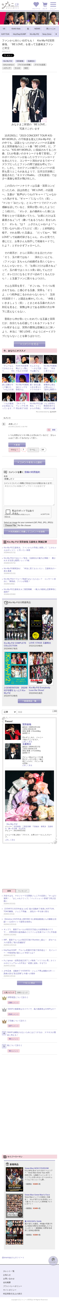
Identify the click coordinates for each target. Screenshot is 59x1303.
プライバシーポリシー (12, 1286)
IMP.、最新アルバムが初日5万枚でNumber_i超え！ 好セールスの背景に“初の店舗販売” (30, 941)
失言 (26, 68)
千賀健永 (35, 826)
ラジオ (17, 68)
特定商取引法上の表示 (12, 1294)
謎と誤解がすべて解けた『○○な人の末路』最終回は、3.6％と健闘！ (8, 391)
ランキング (22, 891)
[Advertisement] (29, 867)
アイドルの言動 (24, 65)
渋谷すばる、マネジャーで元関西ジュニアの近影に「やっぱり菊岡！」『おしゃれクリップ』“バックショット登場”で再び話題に (30, 898)
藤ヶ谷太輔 (12, 828)
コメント (7, 483)
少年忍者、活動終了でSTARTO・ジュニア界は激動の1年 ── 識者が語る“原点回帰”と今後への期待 (29, 972)
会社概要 (7, 1282)
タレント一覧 (8, 1271)
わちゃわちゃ (8, 65)
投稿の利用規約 (32, 472)
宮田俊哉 (19, 61)
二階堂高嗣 (26, 826)
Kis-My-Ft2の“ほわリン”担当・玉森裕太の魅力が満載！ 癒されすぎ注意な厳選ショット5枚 (30, 559)
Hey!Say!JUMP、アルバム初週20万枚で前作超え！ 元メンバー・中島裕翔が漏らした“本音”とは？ (30, 951)
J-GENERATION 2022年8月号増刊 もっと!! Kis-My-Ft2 (16, 690)
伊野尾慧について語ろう (18, 997)
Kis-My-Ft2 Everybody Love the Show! (39, 688)
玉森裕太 (31, 61)
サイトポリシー (9, 1290)
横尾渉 (43, 826)
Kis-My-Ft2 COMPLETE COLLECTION (15, 644)
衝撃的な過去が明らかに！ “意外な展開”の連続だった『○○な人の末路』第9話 (50, 391)
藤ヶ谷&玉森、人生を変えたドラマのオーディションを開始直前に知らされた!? (36, 391)
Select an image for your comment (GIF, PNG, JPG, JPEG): (28, 522)
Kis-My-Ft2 (7, 61)
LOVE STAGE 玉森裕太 (40, 643)
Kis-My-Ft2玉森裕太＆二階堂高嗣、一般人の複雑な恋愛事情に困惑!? (30, 590)
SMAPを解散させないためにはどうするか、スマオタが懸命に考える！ (31, 1033)
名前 (6, 476)
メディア (6, 68)
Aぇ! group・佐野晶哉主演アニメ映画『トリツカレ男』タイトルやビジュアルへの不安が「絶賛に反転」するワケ (30, 961)
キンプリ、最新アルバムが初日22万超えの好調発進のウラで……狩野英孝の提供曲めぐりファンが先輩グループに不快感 (30, 930)
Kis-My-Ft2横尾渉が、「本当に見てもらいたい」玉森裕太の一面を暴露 (50, 372)
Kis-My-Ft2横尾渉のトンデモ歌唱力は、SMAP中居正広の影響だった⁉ (22, 389)
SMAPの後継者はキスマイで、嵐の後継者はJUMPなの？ (32, 1009)
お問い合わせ (8, 1279)
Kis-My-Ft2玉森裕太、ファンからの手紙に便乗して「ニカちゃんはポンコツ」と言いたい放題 (30, 549)
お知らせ (7, 1275)
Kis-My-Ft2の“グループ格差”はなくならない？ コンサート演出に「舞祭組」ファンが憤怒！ (30, 580)
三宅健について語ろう (17, 1021)
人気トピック (9, 992)
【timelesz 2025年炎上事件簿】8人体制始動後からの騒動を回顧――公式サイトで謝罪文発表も (30, 920)
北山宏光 (22, 828)
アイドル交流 (40, 65)
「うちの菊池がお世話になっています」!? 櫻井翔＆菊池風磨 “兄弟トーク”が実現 (9, 409)
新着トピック (22, 992)
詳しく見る (28, 742)
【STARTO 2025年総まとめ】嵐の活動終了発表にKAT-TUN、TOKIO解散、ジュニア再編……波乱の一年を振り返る (30, 910)
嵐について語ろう (14, 1045)
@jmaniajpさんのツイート (13, 1257)
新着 (9, 891)
